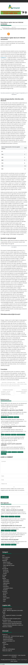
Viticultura (5, 589)
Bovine (2, 434)
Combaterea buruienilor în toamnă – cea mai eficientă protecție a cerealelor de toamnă (7, 392)
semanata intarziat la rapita (6, 385)
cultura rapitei (20, 382)
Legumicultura (6, 583)
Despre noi (4, 634)
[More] (8, 34)
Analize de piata (4, 417)
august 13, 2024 (5, 408)
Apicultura (5, 593)
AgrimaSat (14, 27)
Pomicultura (5, 586)
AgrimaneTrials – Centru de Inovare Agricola (13, 636)
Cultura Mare (4, 382)
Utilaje (3, 576)
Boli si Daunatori (6, 557)
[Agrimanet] (2, 16)
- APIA (3, 613)
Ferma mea (5, 570)
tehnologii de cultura (16, 385)
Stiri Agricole (16, 417)
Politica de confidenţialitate (8, 649)
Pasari (4, 599)
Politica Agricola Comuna (8, 565)
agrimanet (12, 408)
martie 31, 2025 (5, 537)
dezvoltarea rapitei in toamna (18, 384)
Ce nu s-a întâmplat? (7, 563)
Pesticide (5, 584)
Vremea (5, 573)
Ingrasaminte (6, 581)
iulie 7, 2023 (4, 442)
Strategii (4, 575)
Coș (4, 645)
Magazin (4, 642)
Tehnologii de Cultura (11, 382)
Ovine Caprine (7, 434)
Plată (4, 647)
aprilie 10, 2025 (5, 523)
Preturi (4, 567)
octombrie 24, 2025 (5, 508)
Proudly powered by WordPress (8, 659)
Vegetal (4, 578)
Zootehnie (4, 591)
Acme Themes (14, 661)
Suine (4, 601)
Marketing (4, 560)
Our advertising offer (8, 637)
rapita (25, 384)
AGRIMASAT (3, 57)
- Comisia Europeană (7, 608)
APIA (3, 555)
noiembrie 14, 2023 (5, 424)
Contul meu (5, 644)
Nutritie (6, 516)
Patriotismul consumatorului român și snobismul (21, 391)
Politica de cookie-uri (7, 650)
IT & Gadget (5, 559)
